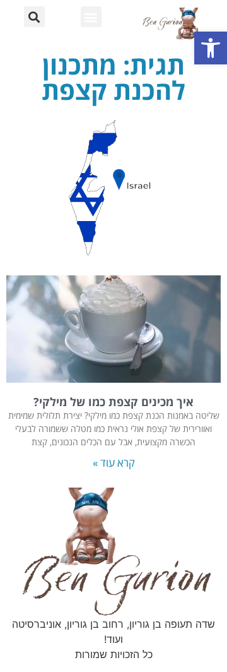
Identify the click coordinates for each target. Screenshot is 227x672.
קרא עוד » (114, 462)
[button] (210, 48)
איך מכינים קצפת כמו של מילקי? (113, 401)
